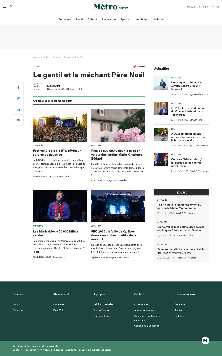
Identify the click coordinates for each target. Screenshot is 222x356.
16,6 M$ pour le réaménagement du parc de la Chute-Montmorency (179, 206)
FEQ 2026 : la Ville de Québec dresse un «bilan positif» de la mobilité (113, 235)
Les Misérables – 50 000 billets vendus (56, 233)
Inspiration (109, 19)
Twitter (178, 310)
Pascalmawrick (59, 256)
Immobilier (141, 19)
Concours (18, 310)
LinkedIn (179, 316)
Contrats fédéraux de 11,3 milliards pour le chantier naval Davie (187, 162)
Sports (125, 19)
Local (79, 19)
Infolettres (58, 304)
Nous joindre (141, 304)
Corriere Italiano (102, 316)
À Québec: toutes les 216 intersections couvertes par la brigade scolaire (188, 137)
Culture (92, 19)
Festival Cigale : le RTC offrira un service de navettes (57, 152)
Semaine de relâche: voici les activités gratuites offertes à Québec (180, 250)
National (158, 19)
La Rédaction (54, 86)
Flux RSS (58, 310)
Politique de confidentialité (64, 349)
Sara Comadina (196, 119)
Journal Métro (101, 310)
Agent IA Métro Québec (60, 176)
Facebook (180, 304)
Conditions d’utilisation (146, 325)
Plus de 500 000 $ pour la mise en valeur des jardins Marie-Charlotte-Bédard (117, 154)
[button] (4, 7)
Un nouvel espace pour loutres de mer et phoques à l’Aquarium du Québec (180, 228)
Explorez (182, 192)
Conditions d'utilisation (91, 349)
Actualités (64, 19)
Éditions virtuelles (103, 304)
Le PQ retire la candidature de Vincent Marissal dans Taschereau (188, 111)
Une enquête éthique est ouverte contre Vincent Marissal (186, 85)
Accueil (36, 56)
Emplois (17, 304)
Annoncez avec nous (145, 310)
